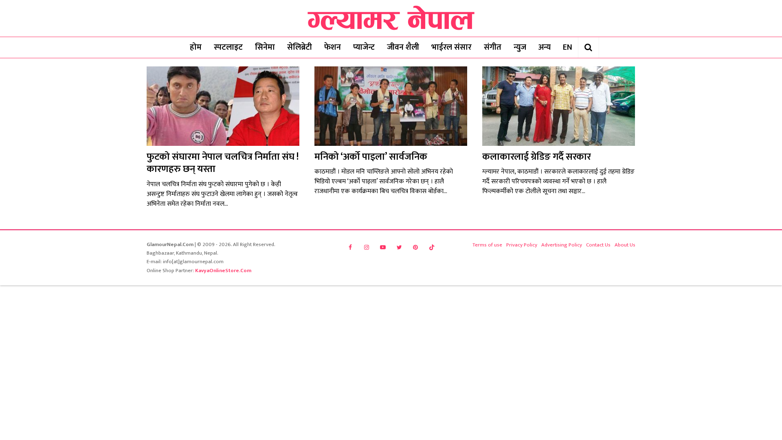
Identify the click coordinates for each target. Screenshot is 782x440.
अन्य (544, 47)
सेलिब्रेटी (299, 47)
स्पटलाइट (228, 47)
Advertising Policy (561, 244)
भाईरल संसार (451, 47)
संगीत (492, 47)
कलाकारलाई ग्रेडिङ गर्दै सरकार (536, 157)
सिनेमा (265, 47)
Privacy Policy (521, 244)
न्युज (520, 47)
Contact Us (598, 244)
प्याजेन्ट (364, 47)
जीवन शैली (403, 47)
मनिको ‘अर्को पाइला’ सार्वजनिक (370, 157)
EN (567, 47)
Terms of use (487, 244)
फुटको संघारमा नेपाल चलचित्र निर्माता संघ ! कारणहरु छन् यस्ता (223, 163)
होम (196, 47)
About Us (625, 244)
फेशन (332, 47)
